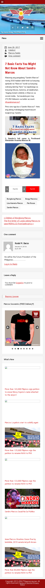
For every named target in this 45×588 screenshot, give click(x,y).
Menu (4, 38)
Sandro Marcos (12, 207)
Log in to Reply (10, 264)
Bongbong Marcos (14, 199)
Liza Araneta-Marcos (15, 203)
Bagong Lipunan (12, 296)
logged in (20, 283)
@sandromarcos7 (12, 102)
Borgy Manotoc (31, 199)
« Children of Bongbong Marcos (17, 218)
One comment (14, 56)
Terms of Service (25, 583)
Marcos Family (14, 53)
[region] (22, 328)
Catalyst (11, 50)
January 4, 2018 (20, 246)
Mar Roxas (31, 203)
